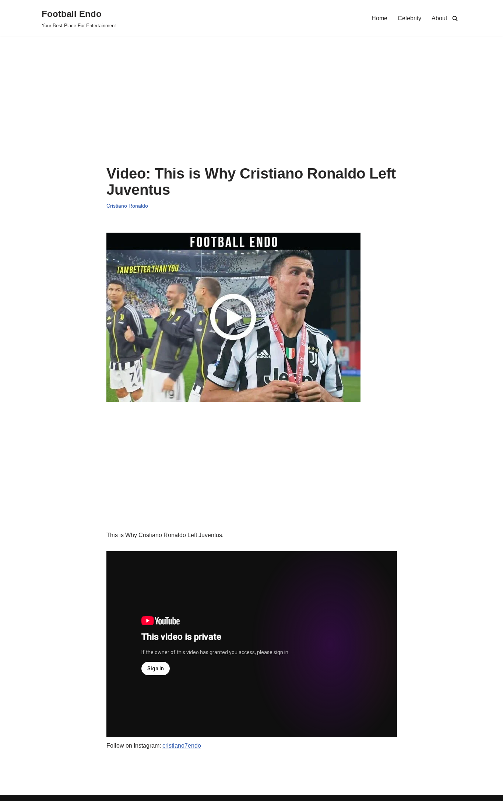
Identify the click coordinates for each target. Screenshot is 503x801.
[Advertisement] (251, 110)
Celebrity (409, 18)
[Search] (455, 18)
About (439, 18)
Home (379, 18)
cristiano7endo (181, 745)
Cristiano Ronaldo (127, 206)
